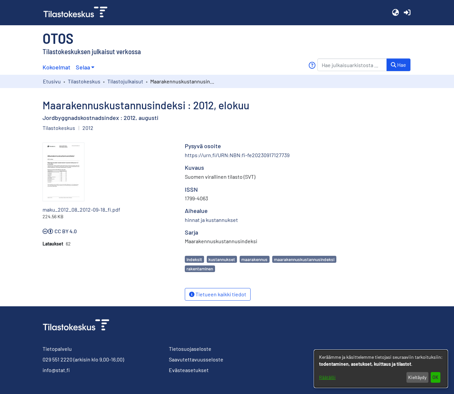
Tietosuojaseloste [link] (190, 348)
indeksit (194, 259)
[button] (395, 12)
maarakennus (254, 259)
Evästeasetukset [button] (189, 370)
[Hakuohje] (312, 65)
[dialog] (380, 368)
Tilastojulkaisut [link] (125, 81)
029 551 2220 (57, 359)
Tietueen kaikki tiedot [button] (220, 294)
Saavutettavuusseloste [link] (196, 359)
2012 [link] (87, 128)
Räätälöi (327, 377)
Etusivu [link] (52, 81)
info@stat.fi (56, 370)
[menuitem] (85, 67)
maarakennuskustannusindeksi (304, 259)
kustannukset (221, 259)
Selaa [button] (83, 67)
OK (435, 377)
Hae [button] (401, 64)
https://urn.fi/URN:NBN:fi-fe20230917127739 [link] (237, 155)
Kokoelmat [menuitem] (56, 67)
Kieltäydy (417, 377)
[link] (78, 12)
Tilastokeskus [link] (84, 81)
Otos (58, 38)
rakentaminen (199, 268)
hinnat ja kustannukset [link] (211, 220)
